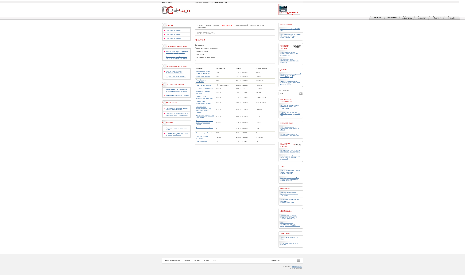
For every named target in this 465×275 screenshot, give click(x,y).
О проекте (187, 260)
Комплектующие (286, 123)
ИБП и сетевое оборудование (286, 100)
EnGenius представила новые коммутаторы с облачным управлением (289, 106)
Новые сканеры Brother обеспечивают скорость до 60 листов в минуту (289, 53)
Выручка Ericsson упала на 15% (176, 76)
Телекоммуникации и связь (176, 66)
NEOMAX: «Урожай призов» (204, 88)
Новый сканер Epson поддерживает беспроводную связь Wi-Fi (289, 61)
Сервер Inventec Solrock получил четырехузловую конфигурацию (290, 151)
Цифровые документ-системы (284, 46)
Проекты (169, 25)
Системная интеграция (175, 84)
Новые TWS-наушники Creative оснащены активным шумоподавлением (290, 172)
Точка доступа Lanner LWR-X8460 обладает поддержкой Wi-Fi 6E (290, 114)
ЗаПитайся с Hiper (202, 141)
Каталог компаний (392, 17)
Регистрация (377, 17)
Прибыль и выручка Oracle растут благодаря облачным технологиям (176, 57)
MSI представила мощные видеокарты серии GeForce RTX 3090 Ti (290, 128)
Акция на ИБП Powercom (203, 85)
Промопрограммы (206, 33)
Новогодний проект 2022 (173, 30)
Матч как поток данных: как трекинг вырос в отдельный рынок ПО (177, 52)
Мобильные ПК (286, 25)
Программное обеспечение (176, 46)
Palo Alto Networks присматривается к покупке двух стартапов (177, 108)
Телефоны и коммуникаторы (286, 211)
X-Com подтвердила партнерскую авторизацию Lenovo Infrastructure (176, 90)
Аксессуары (285, 233)
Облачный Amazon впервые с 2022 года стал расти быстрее (177, 134)
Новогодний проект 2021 (173, 34)
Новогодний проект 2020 (173, 38)
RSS (214, 260)
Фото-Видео (285, 188)
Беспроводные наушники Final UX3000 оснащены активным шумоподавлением (289, 179)
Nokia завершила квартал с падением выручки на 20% (174, 72)
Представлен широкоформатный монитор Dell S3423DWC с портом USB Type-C (290, 75)
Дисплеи (283, 70)
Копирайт (206, 260)
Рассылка (197, 260)
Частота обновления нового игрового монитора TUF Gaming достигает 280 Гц (290, 82)
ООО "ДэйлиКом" (297, 266)
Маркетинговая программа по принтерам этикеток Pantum (204, 122)
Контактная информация (172, 260)
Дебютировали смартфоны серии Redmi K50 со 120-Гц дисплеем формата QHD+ (288, 217)
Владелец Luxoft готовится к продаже (177, 95)
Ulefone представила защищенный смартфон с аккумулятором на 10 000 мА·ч (290, 224)
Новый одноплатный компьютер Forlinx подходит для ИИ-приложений (290, 157)
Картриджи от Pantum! (203, 76)
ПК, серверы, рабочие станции (285, 145)
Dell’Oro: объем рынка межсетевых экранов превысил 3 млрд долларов (177, 114)
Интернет (169, 123)
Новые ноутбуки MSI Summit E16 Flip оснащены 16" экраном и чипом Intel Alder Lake (290, 36)
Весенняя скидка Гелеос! (204, 133)
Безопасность (171, 103)
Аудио (282, 166)
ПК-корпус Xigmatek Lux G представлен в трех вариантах (289, 134)
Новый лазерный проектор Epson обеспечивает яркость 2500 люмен (289, 194)
